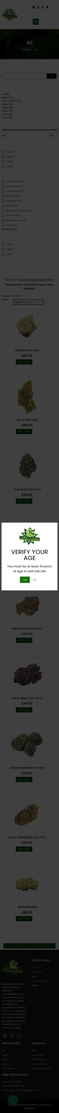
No (34, 579)
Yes (25, 579)
